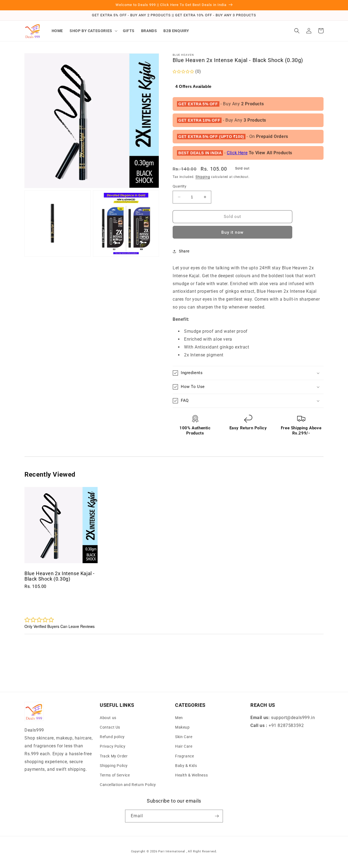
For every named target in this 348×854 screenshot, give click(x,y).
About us (108, 718)
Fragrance (184, 756)
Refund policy (112, 737)
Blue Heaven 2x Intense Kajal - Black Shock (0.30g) (59, 576)
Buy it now (232, 232)
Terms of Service (115, 775)
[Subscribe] (217, 816)
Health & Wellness (191, 775)
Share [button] (184, 251)
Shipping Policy (114, 765)
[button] (93, 30)
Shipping (202, 177)
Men (179, 718)
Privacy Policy (112, 746)
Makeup (182, 727)
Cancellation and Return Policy (128, 784)
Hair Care (183, 746)
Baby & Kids (186, 765)
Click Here (237, 152)
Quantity (179, 186)
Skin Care (183, 737)
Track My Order (114, 756)
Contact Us (110, 727)
